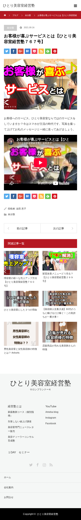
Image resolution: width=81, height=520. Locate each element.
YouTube (50, 406)
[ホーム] (5, 12)
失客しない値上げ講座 (19, 421)
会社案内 (8, 487)
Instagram (50, 417)
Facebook (50, 423)
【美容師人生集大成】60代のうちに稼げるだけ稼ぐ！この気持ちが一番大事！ (59, 313)
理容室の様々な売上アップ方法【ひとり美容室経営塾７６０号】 (20, 282)
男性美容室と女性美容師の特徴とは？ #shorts (20, 351)
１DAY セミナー (19, 452)
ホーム (7, 477)
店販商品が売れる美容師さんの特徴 (58, 347)
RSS (50, 464)
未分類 (28, 15)
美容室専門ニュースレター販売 (21, 429)
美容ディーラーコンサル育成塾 (21, 439)
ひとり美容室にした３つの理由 (20, 309)
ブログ (15, 15)
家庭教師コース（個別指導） (21, 414)
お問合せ (8, 497)
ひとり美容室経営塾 (19, 6)
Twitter (30, 464)
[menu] (75, 5)
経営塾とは (15, 406)
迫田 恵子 (21, 208)
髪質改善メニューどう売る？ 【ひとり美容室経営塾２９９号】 (58, 277)
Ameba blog (51, 412)
